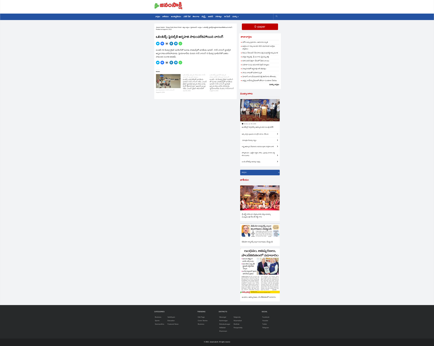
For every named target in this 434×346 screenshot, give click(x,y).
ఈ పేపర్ (227, 16)
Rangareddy (238, 327)
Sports (157, 320)
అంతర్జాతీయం (176, 16)
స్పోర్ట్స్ (204, 16)
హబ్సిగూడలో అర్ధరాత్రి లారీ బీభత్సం (254, 68)
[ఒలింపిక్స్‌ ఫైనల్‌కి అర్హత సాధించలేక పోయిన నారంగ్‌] (223, 83)
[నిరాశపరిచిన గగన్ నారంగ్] (168, 81)
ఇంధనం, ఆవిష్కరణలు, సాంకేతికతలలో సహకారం (259, 297)
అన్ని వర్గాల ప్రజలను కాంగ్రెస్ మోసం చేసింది (255, 134)
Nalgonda (237, 317)
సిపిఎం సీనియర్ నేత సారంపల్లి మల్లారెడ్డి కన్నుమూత (260, 53)
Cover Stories (203, 320)
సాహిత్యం (218, 16)
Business (158, 317)
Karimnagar (223, 320)
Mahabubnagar (224, 324)
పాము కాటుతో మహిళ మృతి (252, 72)
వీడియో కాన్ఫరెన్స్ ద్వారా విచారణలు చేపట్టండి (257, 242)
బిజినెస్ (210, 16)
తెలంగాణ (196, 16)
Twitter (264, 324)
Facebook (265, 317)
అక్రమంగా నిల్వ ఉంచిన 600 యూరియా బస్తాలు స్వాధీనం (258, 48)
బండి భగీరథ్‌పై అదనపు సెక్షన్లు (251, 162)
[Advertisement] (238, 6)
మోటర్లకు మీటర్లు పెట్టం (249, 140)
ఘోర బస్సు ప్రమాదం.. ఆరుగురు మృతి (255, 42)
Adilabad (222, 327)
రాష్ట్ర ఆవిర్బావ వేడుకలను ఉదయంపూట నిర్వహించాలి (258, 146)
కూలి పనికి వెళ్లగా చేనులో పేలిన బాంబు (255, 61)
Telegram (265, 327)
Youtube (265, 320)
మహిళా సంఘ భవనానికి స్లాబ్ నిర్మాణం (255, 65)
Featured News (172, 324)
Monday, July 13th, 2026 (250, 124)
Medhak (236, 324)
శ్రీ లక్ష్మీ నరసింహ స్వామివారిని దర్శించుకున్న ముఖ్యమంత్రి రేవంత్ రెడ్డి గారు (256, 216)
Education (171, 320)
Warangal (222, 317)
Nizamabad (238, 320)
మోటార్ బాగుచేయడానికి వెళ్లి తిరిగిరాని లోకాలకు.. (259, 76)
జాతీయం (165, 16)
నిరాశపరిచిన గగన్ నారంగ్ (165, 90)
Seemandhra (159, 324)
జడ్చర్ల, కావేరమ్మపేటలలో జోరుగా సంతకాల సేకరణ (259, 80)
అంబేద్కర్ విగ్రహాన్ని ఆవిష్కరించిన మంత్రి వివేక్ (258, 127)
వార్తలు (157, 16)
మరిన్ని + (235, 16)
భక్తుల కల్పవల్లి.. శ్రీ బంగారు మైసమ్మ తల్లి (255, 57)
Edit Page (201, 317)
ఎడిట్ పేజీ (186, 16)
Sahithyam (171, 317)
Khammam (223, 331)
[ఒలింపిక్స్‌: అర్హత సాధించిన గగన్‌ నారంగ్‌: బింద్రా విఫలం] (196, 83)
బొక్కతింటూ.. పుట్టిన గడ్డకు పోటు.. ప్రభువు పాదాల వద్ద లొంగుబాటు (258, 154)
